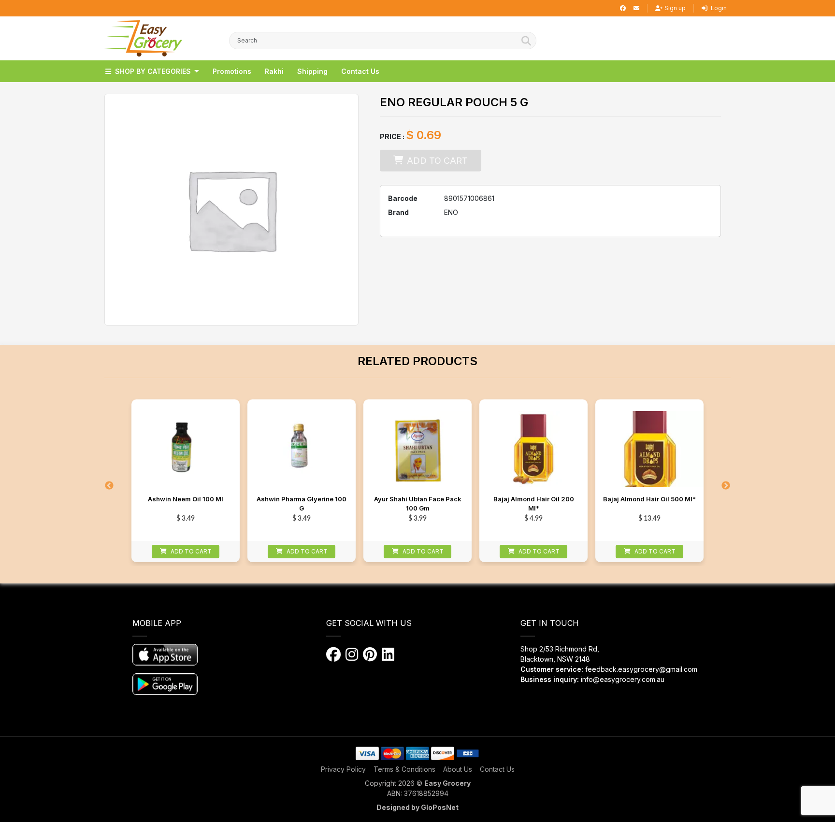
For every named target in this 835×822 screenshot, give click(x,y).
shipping (312, 71)
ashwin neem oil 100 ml (185, 499)
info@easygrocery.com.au (622, 679)
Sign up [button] (675, 8)
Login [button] (718, 8)
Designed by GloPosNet (417, 807)
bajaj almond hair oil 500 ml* (649, 499)
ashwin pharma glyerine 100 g (301, 503)
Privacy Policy (343, 769)
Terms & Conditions (404, 769)
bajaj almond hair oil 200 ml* (533, 503)
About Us (457, 769)
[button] (143, 38)
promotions (232, 71)
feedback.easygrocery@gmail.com (641, 669)
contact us (360, 71)
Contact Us (497, 769)
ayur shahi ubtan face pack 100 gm (417, 503)
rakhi (274, 71)
